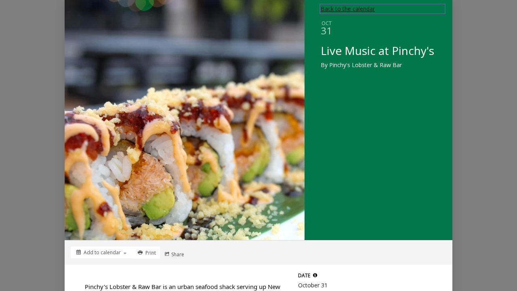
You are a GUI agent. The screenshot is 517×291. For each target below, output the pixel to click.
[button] (315, 275)
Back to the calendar (348, 9)
